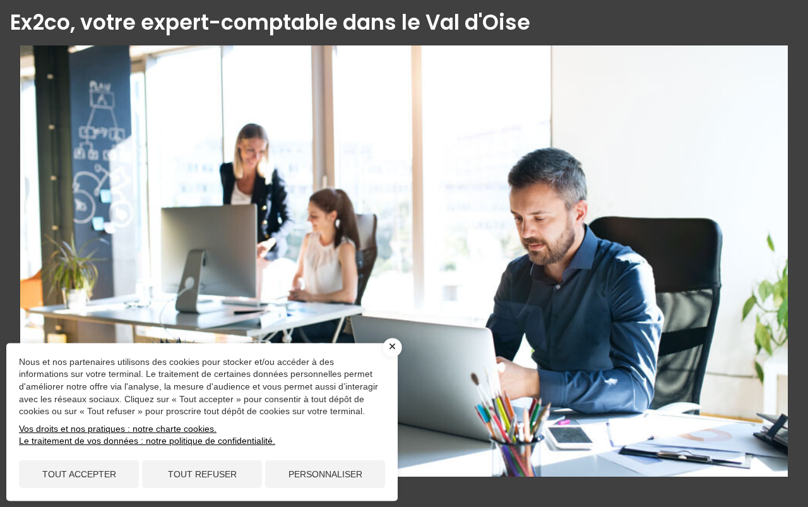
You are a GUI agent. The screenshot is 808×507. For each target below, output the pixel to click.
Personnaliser (325, 474)
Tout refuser (202, 474)
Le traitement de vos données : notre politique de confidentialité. (147, 441)
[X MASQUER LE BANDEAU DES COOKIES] (392, 347)
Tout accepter (79, 474)
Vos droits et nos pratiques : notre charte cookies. (118, 429)
